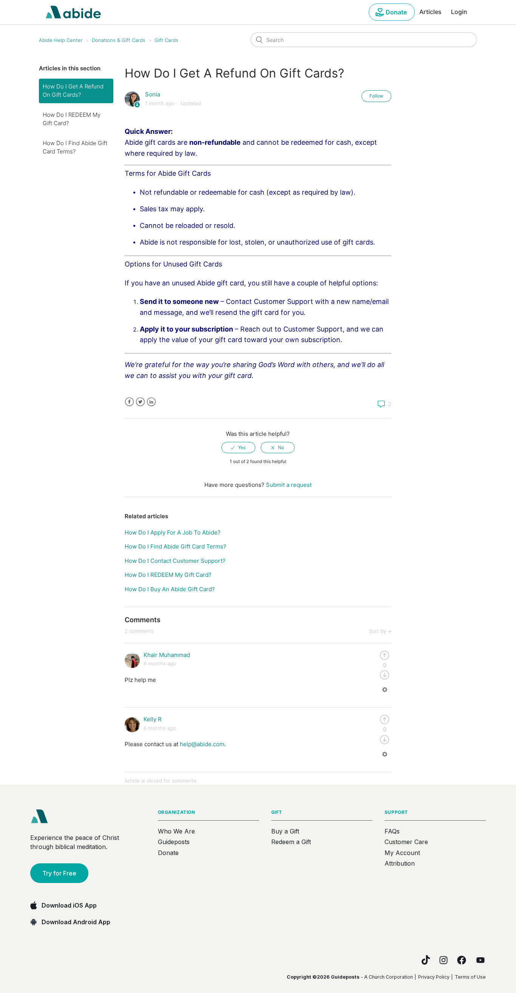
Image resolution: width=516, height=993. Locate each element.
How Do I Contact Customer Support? (175, 560)
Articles (430, 11)
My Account (402, 853)
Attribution (400, 863)
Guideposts (174, 842)
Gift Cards (166, 40)
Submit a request (289, 484)
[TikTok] (426, 960)
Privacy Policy (434, 977)
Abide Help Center (61, 40)
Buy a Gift (285, 831)
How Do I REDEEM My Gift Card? (71, 119)
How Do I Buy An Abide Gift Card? (170, 589)
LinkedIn (151, 402)
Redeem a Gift (291, 842)
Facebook (129, 402)
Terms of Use (470, 977)
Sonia (152, 94)
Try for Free (59, 873)
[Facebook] (461, 960)
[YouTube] (480, 960)
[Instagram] (443, 960)
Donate (396, 12)
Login (459, 11)
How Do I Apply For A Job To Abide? (173, 532)
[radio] (238, 447)
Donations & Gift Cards (118, 40)
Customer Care (406, 842)
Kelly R (153, 719)
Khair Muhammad (167, 654)
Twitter (140, 402)
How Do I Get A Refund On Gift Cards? (73, 91)
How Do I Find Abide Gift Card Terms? (75, 147)
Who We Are (176, 831)
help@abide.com (202, 744)
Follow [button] (376, 96)
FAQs (392, 831)
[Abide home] (42, 816)
